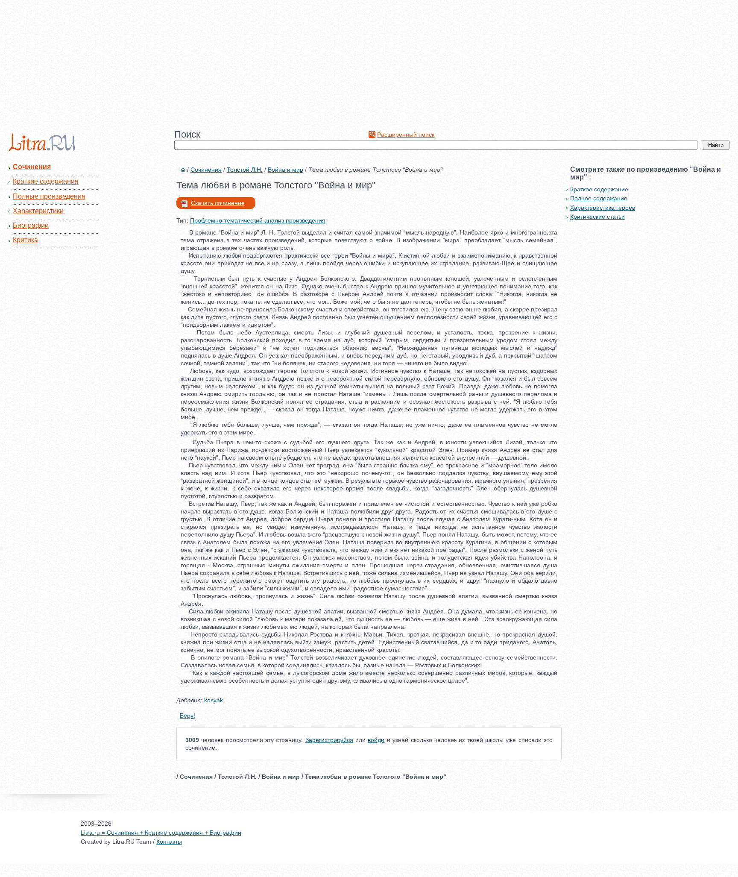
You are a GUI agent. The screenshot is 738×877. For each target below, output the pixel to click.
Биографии (31, 225)
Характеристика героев (602, 207)
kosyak (213, 700)
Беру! (187, 715)
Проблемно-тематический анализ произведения (257, 220)
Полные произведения (49, 196)
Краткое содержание (599, 189)
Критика (25, 239)
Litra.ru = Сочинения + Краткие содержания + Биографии (161, 832)
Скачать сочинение (218, 202)
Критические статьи (597, 216)
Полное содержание (598, 198)
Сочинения (32, 166)
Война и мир (285, 169)
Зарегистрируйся (329, 739)
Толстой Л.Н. (245, 169)
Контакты (169, 841)
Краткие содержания (46, 181)
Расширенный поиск (405, 134)
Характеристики (38, 210)
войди (376, 739)
